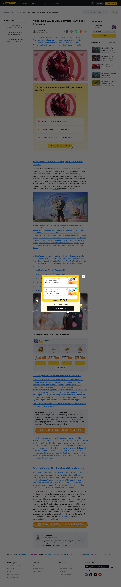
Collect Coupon (60, 308)
